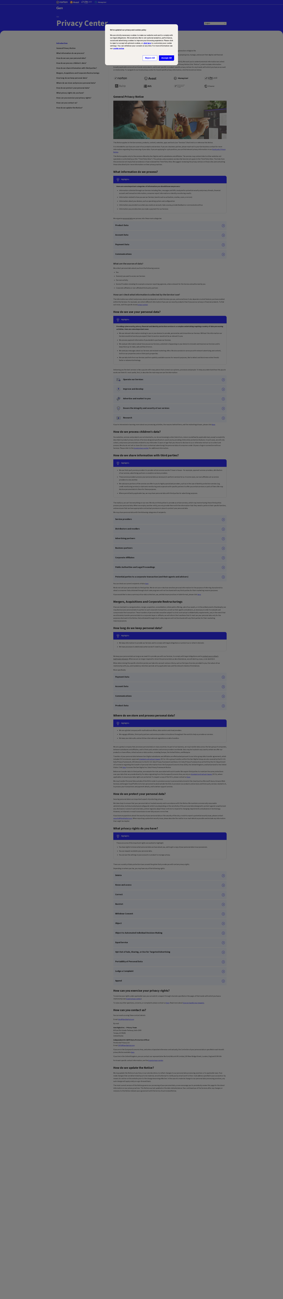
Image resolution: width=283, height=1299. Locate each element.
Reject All (150, 58)
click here (147, 43)
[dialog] (141, 44)
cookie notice (118, 48)
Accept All (166, 58)
